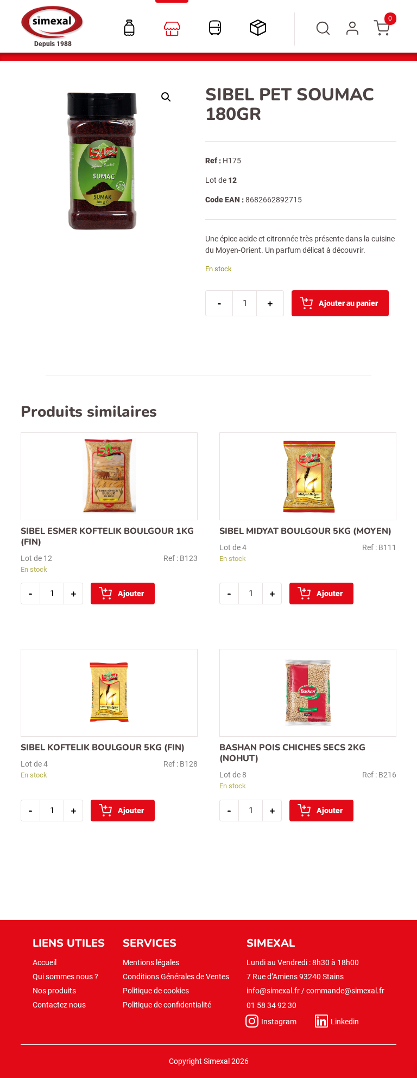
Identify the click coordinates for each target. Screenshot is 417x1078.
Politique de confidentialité (167, 1004)
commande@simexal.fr (345, 990)
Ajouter (131, 593)
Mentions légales (151, 962)
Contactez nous (59, 1004)
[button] (166, 97)
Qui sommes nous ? (65, 976)
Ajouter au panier (348, 303)
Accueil (44, 962)
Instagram (278, 1021)
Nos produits (54, 990)
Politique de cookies (156, 990)
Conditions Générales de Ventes (176, 976)
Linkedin (345, 1021)
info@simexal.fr (273, 990)
